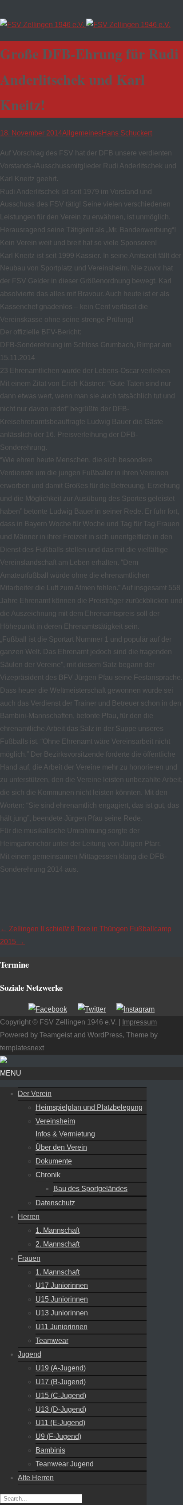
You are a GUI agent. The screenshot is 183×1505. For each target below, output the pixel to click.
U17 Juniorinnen (62, 1285)
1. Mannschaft (58, 1230)
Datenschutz (55, 1203)
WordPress (105, 1035)
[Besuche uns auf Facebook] (47, 1009)
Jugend (29, 1354)
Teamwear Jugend (65, 1464)
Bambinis (50, 1450)
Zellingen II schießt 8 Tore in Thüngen (64, 929)
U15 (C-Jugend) (61, 1395)
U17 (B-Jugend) (61, 1382)
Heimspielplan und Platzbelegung (89, 1107)
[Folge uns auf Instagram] (135, 1009)
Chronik (48, 1175)
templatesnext (22, 1048)
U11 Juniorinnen (62, 1326)
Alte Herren (36, 1477)
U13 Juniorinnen (62, 1313)
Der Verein (35, 1093)
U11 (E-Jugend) (60, 1422)
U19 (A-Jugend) (61, 1368)
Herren (29, 1216)
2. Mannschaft (58, 1244)
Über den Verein (61, 1147)
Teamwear (52, 1340)
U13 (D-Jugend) (61, 1409)
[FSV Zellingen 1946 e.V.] (85, 24)
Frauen (29, 1258)
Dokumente (54, 1161)
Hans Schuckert (127, 133)
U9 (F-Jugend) (58, 1436)
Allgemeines (82, 133)
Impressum (139, 1022)
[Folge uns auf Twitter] (92, 1009)
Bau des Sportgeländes (90, 1188)
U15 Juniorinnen (62, 1299)
